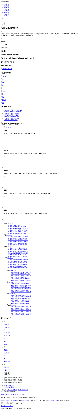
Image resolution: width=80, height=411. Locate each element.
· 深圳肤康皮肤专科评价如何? (12, 116)
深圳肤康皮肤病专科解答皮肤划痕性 (21, 278)
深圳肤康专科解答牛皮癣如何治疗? (17, 248)
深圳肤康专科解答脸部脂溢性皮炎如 (21, 296)
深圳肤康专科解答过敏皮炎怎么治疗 (21, 298)
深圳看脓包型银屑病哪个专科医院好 (18, 256)
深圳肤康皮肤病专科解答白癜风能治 (18, 259)
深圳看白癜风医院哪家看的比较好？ (18, 266)
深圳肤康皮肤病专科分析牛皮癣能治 (18, 251)
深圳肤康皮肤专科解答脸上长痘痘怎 (18, 228)
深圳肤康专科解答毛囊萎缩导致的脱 (18, 238)
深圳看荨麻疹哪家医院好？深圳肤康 (21, 272)
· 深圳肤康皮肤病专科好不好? (12, 113)
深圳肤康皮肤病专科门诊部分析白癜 (18, 264)
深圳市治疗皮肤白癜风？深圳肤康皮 (18, 261)
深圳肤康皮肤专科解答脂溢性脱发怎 (18, 241)
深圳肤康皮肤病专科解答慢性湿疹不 (21, 283)
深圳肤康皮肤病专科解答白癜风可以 (18, 263)
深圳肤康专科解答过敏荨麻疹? (19, 277)
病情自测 (21, 394)
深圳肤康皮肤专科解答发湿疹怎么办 (21, 287)
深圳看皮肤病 (54, 400)
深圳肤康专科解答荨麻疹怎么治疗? (20, 274)
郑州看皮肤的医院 (9, 385)
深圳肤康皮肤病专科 (6, 394)
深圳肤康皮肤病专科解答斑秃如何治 (18, 240)
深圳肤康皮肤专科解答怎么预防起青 (18, 233)
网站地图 (15, 394)
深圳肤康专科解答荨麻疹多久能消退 (21, 275)
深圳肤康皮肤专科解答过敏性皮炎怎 (21, 303)
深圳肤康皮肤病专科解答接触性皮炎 (21, 300)
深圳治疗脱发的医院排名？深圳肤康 (18, 236)
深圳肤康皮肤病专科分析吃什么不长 (21, 290)
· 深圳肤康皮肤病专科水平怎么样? (13, 110)
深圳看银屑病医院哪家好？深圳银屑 (18, 254)
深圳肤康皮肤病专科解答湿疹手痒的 (21, 288)
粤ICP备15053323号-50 (7, 406)
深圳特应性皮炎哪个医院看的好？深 (21, 295)
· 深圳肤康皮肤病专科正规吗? (12, 115)
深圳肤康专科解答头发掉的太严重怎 (18, 243)
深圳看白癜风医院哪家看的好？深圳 (18, 267)
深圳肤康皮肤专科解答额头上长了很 (18, 225)
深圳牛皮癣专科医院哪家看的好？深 (18, 253)
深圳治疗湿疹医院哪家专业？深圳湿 (21, 292)
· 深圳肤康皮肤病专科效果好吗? (12, 111)
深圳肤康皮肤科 (25, 400)
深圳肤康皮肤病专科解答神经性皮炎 (21, 301)
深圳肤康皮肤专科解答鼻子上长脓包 (18, 231)
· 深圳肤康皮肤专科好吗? (11, 120)
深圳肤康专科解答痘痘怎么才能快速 (18, 230)
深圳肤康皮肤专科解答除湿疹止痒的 (21, 285)
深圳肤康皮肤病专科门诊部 (8, 400)
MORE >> (10, 223)
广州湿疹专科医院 (9, 387)
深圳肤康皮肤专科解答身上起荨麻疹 (21, 280)
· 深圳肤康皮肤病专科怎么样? (12, 118)
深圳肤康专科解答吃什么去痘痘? (17, 226)
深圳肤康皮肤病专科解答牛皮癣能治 (18, 249)
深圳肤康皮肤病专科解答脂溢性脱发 (18, 244)
